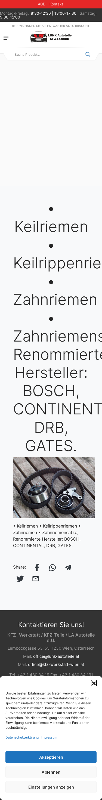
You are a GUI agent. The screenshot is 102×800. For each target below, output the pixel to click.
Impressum (49, 737)
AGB (41, 4)
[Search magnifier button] (88, 54)
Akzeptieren (51, 757)
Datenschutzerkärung (22, 737)
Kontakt (56, 4)
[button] (94, 683)
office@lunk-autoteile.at (56, 656)
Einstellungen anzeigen (51, 787)
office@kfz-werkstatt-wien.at (56, 664)
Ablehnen (51, 772)
